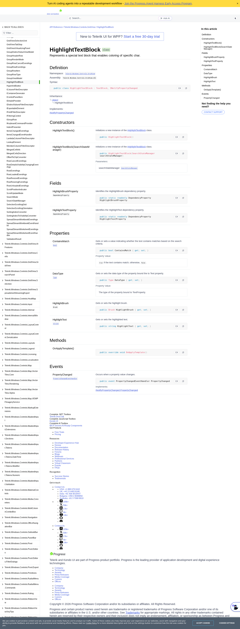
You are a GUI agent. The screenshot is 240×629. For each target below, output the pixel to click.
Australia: (72, 498)
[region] (120, 623)
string (55, 324)
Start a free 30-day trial (142, 36)
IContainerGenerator (16, 93)
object (55, 100)
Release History (62, 450)
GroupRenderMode (15, 59)
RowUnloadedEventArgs (18, 186)
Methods (58, 340)
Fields (55, 183)
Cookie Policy (91, 623)
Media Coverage (62, 577)
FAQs (57, 468)
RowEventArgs (13, 171)
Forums (58, 452)
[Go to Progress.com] (58, 555)
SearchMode (12, 197)
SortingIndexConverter (17, 212)
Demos (58, 445)
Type (55, 277)
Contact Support (213, 112)
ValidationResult (14, 239)
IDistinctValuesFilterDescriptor (20, 105)
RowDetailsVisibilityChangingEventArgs (22, 166)
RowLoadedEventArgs (17, 174)
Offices (58, 581)
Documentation (61, 447)
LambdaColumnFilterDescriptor (20, 138)
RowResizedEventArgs (17, 178)
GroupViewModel (14, 78)
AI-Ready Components (72, 426)
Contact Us (59, 487)
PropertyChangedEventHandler (65, 378)
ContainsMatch (61, 241)
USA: (70, 489)
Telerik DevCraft (57, 417)
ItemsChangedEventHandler (19, 135)
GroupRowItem (13, 71)
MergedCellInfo (13, 150)
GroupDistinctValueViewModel (20, 52)
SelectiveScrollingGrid (16, 204)
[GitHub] (61, 519)
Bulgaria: (71, 496)
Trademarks (133, 612)
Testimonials (60, 478)
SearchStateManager (16, 201)
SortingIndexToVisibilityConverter (21, 216)
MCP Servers (56, 426)
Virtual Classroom (62, 463)
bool (55, 245)
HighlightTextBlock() (63, 130)
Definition (59, 67)
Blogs (57, 454)
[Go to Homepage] (60, 14)
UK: (70, 491)
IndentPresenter (14, 127)
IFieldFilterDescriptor (16, 112)
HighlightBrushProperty (65, 191)
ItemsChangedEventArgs (18, 131)
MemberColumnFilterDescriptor (20, 146)
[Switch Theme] (236, 18)
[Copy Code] (186, 88)
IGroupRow (12, 120)
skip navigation (53, 14)
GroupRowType (14, 74)
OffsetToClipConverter (16, 157)
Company (59, 568)
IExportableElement (15, 108)
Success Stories (62, 476)
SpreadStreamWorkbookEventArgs (22, 219)
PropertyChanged (62, 374)
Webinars (59, 456)
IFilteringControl (14, 116)
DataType (58, 273)
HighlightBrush (61, 303)
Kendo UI (54, 421)
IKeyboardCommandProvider (19, 123)
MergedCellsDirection (16, 153)
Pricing (58, 434)
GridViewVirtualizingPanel (18, 48)
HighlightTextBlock (15, 82)
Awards (58, 572)
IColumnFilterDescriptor (17, 90)
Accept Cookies (203, 623)
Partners (58, 461)
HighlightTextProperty (64, 210)
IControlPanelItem (15, 97)
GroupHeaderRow (15, 56)
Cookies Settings (226, 623)
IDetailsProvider (14, 101)
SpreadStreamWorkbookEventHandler (22, 224)
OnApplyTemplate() (63, 348)
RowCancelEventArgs (16, 161)
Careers (58, 579)
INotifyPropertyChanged (62, 113)
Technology (60, 570)
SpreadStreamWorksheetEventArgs (22, 229)
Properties (60, 233)
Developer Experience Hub (67, 443)
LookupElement (14, 142)
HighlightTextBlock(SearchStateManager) (218, 48)
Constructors (62, 122)
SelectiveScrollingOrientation (19, 208)
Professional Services (64, 459)
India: (70, 494)
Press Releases (62, 575)
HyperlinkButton (14, 86)
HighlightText (60, 319)
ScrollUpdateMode (15, 193)
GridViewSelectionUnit (17, 41)
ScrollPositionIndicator (17, 189)
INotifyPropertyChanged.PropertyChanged (117, 390)
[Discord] (61, 521)
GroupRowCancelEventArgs (19, 63)
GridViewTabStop (14, 44)
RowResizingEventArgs (17, 182)
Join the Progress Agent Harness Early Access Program (158, 3)
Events (56, 366)
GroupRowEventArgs (16, 67)
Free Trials (59, 432)
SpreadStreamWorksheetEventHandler (22, 234)
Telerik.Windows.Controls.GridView (80, 27)
